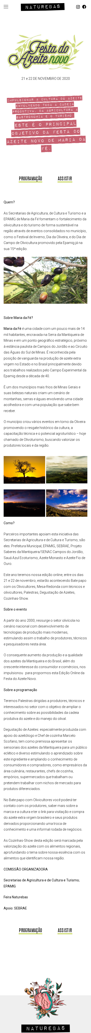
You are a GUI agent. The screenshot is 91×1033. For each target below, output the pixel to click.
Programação (30, 179)
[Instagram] (78, 7)
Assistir (65, 179)
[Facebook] (84, 7)
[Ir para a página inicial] (43, 6)
